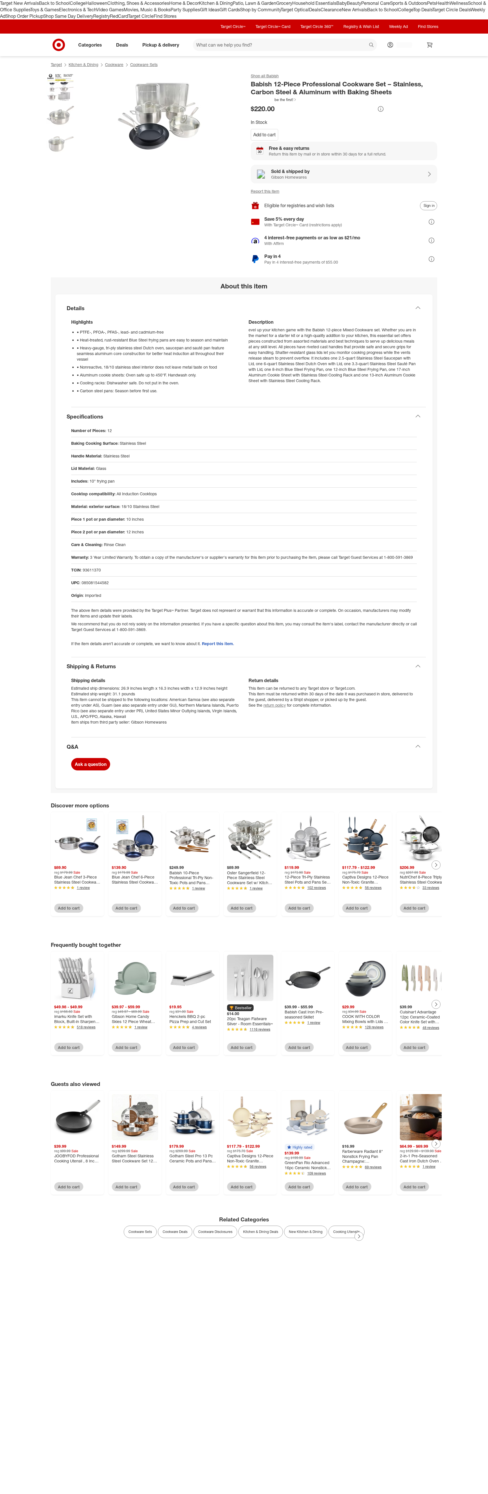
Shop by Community (260, 9)
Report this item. (218, 643)
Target (56, 64)
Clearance (331, 9)
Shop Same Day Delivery (68, 16)
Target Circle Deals (451, 9)
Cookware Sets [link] (140, 1232)
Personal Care (375, 3)
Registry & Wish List (361, 26)
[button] (274, 99)
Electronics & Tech (77, 9)
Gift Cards (229, 9)
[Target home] (59, 45)
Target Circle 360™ (316, 26)
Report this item (265, 191)
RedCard (119, 16)
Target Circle (141, 16)
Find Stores (165, 16)
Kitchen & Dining (216, 3)
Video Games (110, 9)
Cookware (114, 64)
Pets (431, 3)
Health (443, 3)
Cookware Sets (144, 64)
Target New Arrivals (19, 3)
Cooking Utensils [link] (346, 1232)
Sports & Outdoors (408, 3)
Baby (341, 3)
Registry (101, 16)
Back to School (54, 3)
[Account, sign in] (401, 45)
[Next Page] (436, 864)
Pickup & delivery (160, 44)
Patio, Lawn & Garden (254, 3)
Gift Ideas (209, 9)
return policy (274, 705)
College (78, 3)
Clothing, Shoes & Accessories (138, 3)
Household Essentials (314, 3)
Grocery (284, 3)
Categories (90, 44)
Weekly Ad (398, 26)
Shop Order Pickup (24, 16)
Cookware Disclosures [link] (215, 1232)
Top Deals (422, 9)
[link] (274, 99)
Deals (315, 9)
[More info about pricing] (380, 109)
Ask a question (90, 764)
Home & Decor (184, 3)
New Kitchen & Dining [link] (306, 1232)
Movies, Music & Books (147, 9)
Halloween (96, 3)
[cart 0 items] (430, 45)
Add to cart (264, 134)
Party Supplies (185, 9)
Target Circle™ (233, 26)
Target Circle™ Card (273, 26)
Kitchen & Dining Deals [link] (260, 1232)
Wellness (459, 3)
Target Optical (295, 9)
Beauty (354, 3)
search (371, 45)
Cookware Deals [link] (175, 1232)
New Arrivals (354, 9)
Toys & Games (44, 9)
